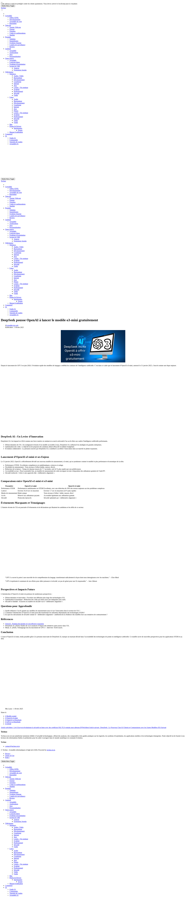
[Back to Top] (2, 2)
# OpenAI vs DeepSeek (13, 720)
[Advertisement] (93, 162)
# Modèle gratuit (10, 716)
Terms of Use (9, 755)
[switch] (2, 10)
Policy (7, 757)
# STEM (8, 724)
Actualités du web (12, 325)
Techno (3, 8)
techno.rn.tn (51, 750)
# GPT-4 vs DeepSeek (12, 722)
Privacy (7, 754)
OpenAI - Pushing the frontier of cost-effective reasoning (24, 624)
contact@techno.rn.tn (12, 746)
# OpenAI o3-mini (11, 718)
